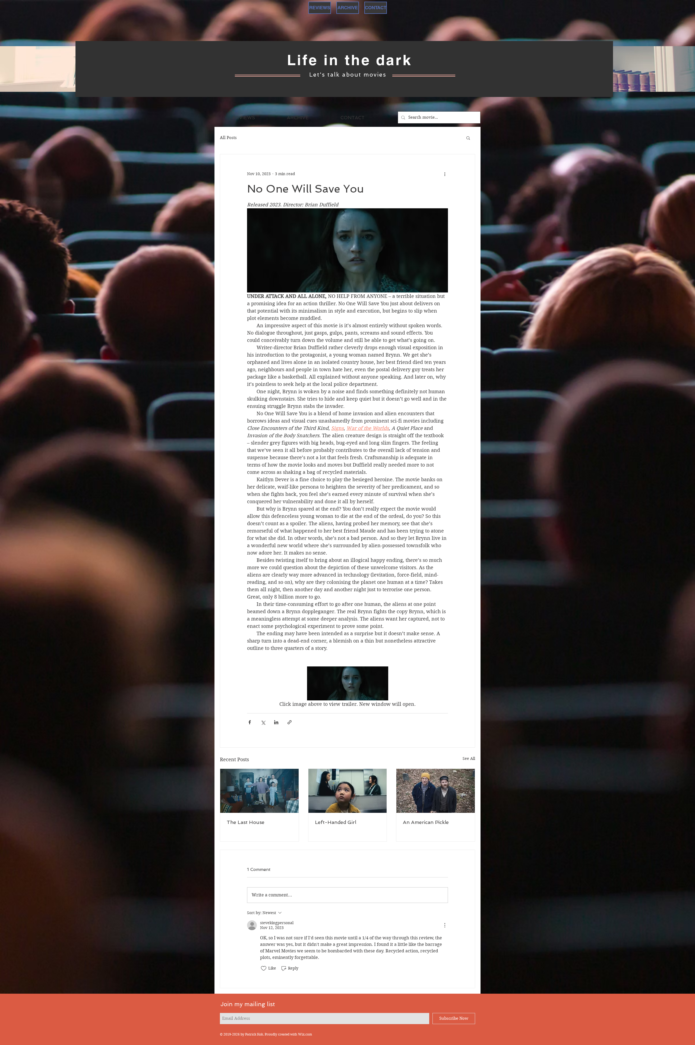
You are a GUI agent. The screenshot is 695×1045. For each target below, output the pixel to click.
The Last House (245, 822)
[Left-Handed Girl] (347, 791)
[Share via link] (289, 722)
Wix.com (305, 1034)
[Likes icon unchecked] (263, 968)
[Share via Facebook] (249, 722)
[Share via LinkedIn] (276, 722)
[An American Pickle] (435, 791)
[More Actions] (444, 925)
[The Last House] (259, 791)
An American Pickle (426, 822)
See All (469, 758)
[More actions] (444, 174)
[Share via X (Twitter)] (263, 722)
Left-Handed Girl (335, 822)
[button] (468, 138)
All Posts (228, 137)
